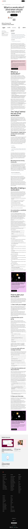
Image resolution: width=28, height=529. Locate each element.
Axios (14, 53)
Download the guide (14, 68)
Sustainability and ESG (13, 511)
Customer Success (4, 507)
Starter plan (4, 481)
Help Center (4, 497)
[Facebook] (15, 523)
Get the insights (14, 290)
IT (18, 480)
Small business (19, 476)
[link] (3, 4)
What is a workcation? (4, 31)
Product (19, 481)
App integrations (4, 485)
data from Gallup (13, 147)
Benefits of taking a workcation (5, 34)
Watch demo (12, 31)
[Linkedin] (12, 523)
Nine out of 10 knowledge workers (15, 172)
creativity (22, 201)
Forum (3, 502)
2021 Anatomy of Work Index (16, 165)
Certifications (4, 501)
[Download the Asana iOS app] (12, 527)
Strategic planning (12, 486)
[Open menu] (25, 1)
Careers (11, 501)
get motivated (13, 39)
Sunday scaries (18, 267)
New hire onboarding (13, 481)
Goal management (12, 480)
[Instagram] (14, 523)
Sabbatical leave (17, 95)
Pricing (3, 480)
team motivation (20, 216)
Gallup (22, 137)
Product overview (4, 476)
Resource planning (12, 485)
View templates (13, 30)
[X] (11, 523)
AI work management (5, 486)
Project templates (4, 506)
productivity (15, 201)
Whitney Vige (11, 17)
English (14, 520)
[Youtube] (16, 523)
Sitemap (3, 511)
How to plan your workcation (5, 35)
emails (17, 84)
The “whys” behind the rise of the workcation (5, 33)
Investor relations (12, 506)
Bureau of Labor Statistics (18, 213)
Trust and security (12, 507)
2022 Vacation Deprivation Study (17, 400)
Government (19, 486)
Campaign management (13, 476)
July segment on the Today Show (15, 119)
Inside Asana (12, 502)
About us (11, 497)
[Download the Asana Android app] (16, 527)
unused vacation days (21, 103)
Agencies (19, 491)
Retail (19, 485)
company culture (14, 308)
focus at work (18, 264)
